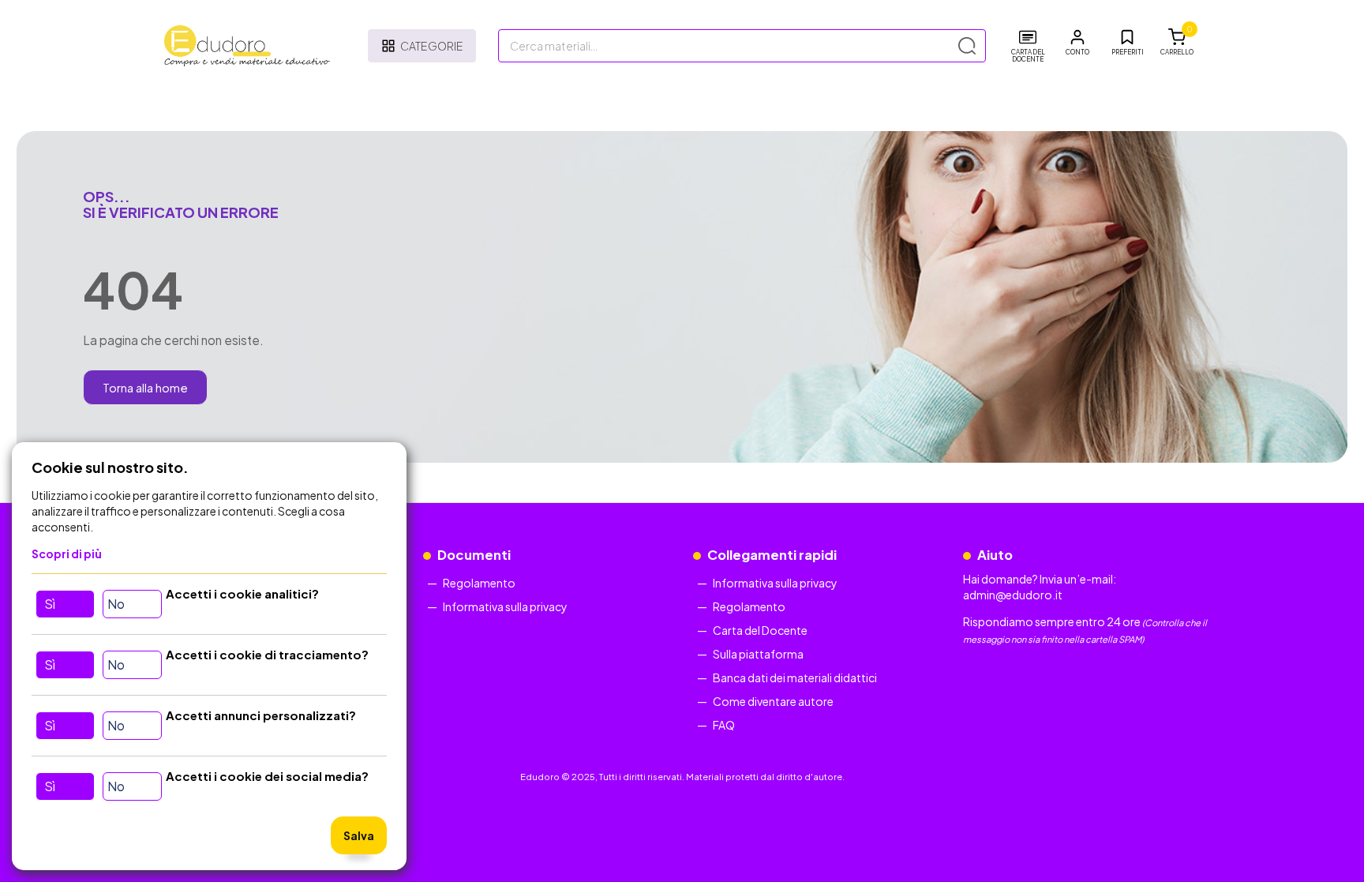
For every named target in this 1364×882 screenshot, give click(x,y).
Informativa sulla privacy (505, 606)
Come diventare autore (773, 701)
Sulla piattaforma (758, 654)
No (116, 603)
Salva (358, 835)
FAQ (724, 725)
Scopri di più (67, 553)
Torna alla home (145, 387)
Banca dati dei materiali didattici (795, 677)
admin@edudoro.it (1012, 594)
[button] (1077, 42)
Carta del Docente (760, 630)
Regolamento (479, 583)
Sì (49, 603)
